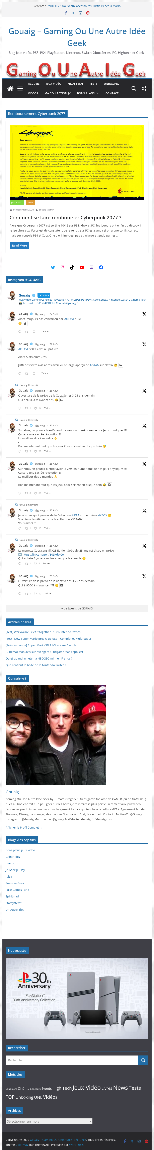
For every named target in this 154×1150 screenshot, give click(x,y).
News (30, 202)
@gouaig (40, 314)
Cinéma (23, 1088)
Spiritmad (12, 896)
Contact (112, 93)
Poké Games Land (17, 890)
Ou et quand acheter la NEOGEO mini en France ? (39, 658)
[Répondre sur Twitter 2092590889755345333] (20, 529)
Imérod (10, 863)
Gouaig (23, 314)
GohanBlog (13, 857)
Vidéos (33, 93)
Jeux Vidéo (53, 84)
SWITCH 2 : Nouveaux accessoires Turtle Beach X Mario (84, 6)
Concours (35, 1089)
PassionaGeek (15, 883)
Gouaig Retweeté (28, 385)
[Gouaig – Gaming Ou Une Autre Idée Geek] (10, 88)
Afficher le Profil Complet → (24, 827)
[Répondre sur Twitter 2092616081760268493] (20, 564)
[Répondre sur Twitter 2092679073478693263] (20, 451)
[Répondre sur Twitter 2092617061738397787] (20, 408)
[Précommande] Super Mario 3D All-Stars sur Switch (41, 645)
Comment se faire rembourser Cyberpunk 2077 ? (65, 217)
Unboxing (111, 84)
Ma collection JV (58, 93)
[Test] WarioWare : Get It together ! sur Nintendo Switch (43, 632)
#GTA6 (94, 365)
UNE (38, 1097)
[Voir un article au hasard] (143, 88)
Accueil (34, 84)
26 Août (54, 390)
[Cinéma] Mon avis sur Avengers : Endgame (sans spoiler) (44, 652)
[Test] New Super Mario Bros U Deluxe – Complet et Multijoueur (48, 638)
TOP (10, 1097)
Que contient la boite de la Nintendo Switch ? (36, 665)
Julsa (9, 876)
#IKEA (75, 515)
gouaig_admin (46, 209)
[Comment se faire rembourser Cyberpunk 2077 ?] (77, 162)
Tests (93, 84)
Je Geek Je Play (15, 870)
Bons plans (86, 93)
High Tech (75, 84)
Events (47, 1088)
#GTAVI (69, 319)
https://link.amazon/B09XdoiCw (43, 554)
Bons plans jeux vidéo (20, 850)
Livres (106, 1088)
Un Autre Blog (15, 909)
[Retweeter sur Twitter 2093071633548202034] (27, 332)
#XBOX (102, 515)
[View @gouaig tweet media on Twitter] (25, 323)
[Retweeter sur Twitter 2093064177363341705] (27, 374)
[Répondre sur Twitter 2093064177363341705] (20, 374)
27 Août (54, 314)
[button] (97, 93)
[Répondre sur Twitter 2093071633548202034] (20, 332)
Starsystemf (13, 903)
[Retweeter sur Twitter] (16, 384)
